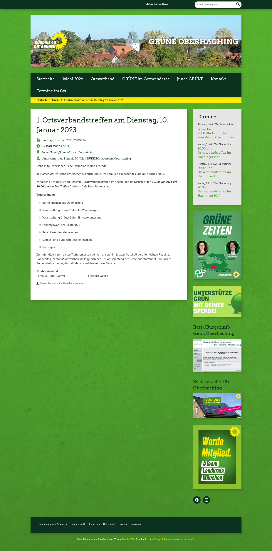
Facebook (124, 524)
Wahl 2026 (73, 79)
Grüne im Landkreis (157, 4)
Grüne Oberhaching (194, 41)
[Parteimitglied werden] (217, 488)
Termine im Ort (51, 91)
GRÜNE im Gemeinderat (145, 79)
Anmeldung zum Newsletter (53, 524)
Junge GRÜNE (190, 79)
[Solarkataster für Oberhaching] (217, 417)
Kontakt (218, 79)
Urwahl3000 (128, 539)
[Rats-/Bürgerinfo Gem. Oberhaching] (217, 370)
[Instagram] (206, 500)
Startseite (46, 79)
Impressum (94, 524)
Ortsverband (103, 79)
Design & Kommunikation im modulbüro (174, 539)
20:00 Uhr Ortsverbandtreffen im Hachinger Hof (214, 153)
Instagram (137, 524)
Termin (55, 100)
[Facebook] (197, 500)
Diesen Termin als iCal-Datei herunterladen (62, 283)
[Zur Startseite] (50, 49)
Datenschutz (109, 524)
